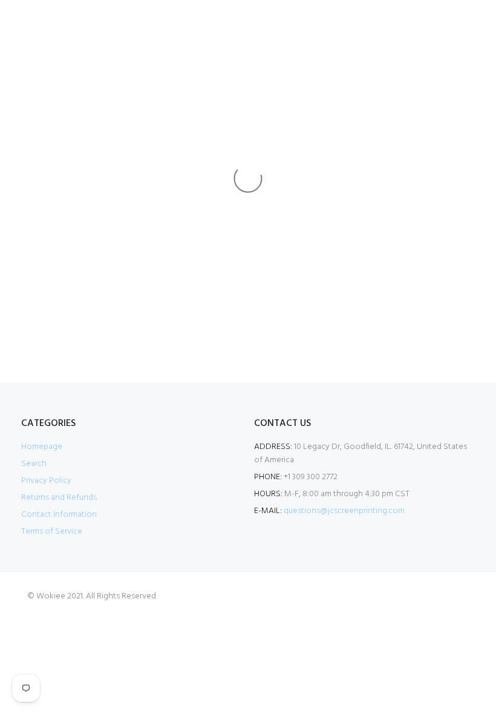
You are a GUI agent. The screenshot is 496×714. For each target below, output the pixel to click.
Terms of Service (51, 532)
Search (34, 464)
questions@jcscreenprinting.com (344, 511)
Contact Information (59, 515)
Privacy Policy (46, 481)
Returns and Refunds (59, 498)
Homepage (41, 447)
